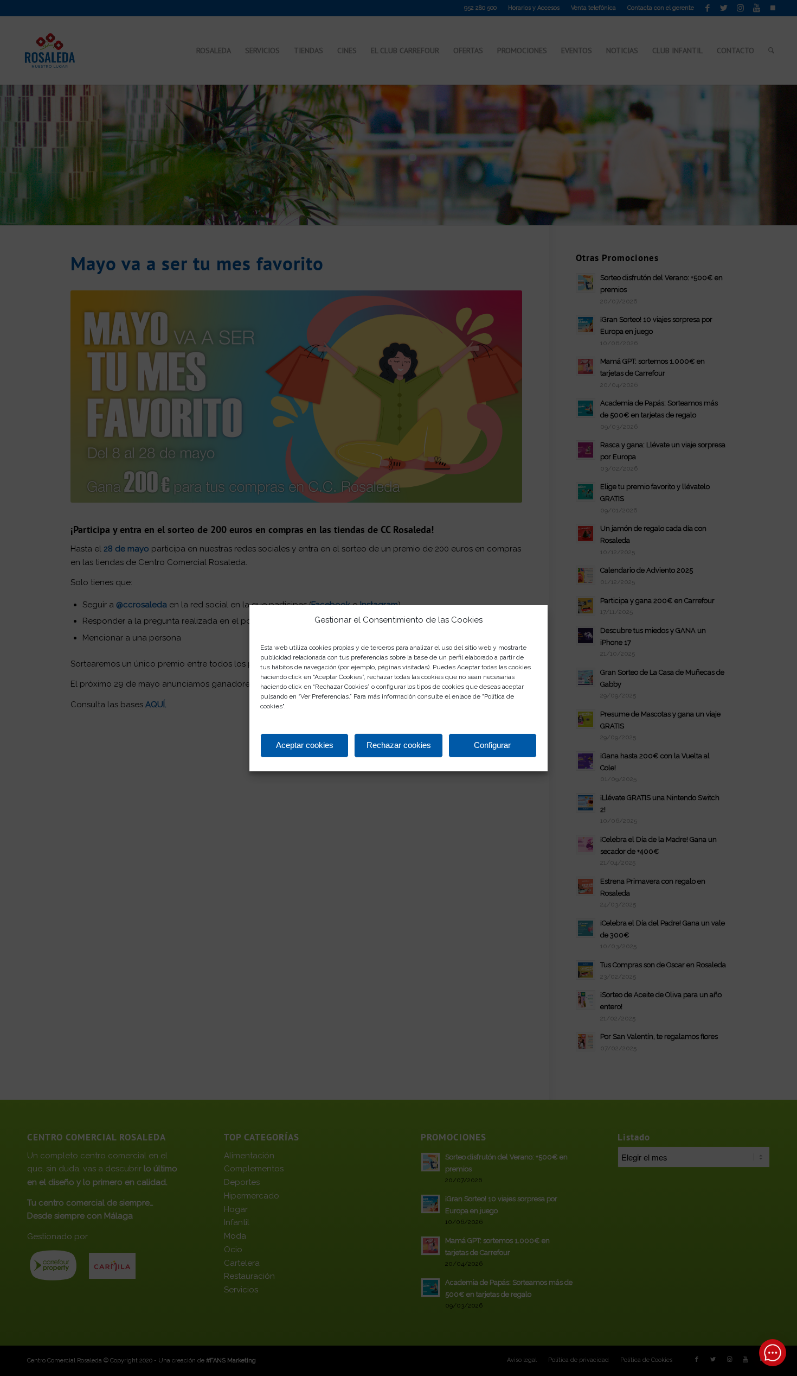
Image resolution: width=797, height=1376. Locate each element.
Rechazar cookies (399, 745)
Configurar (492, 745)
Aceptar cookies (304, 745)
